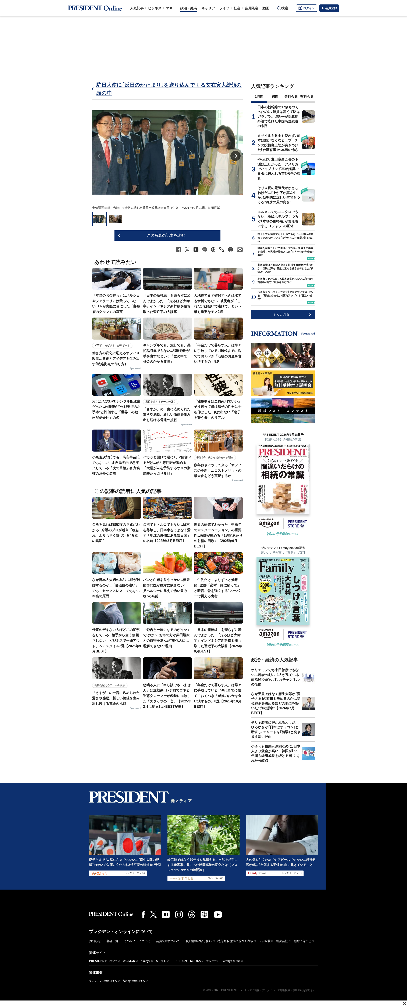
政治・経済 (188, 8)
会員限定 (251, 8)
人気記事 (137, 8)
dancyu (146, 961)
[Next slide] (235, 156)
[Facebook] (143, 914)
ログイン (309, 8)
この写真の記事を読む (166, 235)
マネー (171, 8)
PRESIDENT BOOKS (186, 961)
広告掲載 (264, 941)
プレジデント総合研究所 (103, 981)
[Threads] (191, 914)
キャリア (208, 8)
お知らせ (95, 941)
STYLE (161, 961)
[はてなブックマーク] (166, 914)
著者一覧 (112, 941)
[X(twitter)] (153, 914)
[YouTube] (218, 914)
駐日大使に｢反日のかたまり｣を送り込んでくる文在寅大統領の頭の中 (169, 89)
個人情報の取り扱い (198, 941)
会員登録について (168, 941)
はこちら (283, 534)
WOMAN (129, 961)
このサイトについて (137, 941)
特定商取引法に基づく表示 (235, 941)
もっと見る (281, 314)
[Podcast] (204, 914)
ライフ (224, 8)
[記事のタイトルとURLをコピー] (221, 249)
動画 (265, 8)
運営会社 (282, 941)
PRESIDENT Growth (103, 961)
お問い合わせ (302, 941)
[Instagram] (179, 914)
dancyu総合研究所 (134, 981)
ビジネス (155, 8)
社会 (237, 8)
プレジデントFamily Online (223, 961)
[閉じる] (404, 1003)
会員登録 (331, 8)
